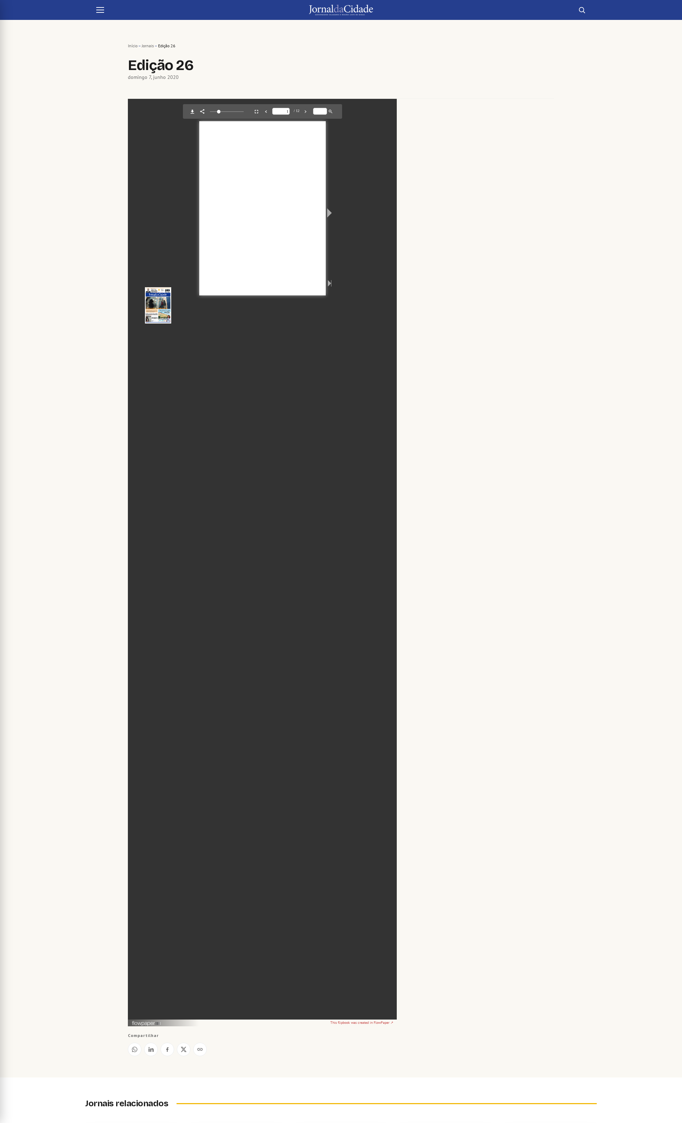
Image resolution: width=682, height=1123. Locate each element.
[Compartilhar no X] (183, 1049)
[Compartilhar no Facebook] (167, 1049)
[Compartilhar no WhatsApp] (134, 1049)
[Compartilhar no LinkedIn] (151, 1049)
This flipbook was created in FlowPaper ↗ (361, 1022)
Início (132, 45)
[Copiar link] (200, 1049)
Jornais (148, 45)
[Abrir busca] (581, 10)
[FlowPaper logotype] (146, 1024)
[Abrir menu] (100, 10)
